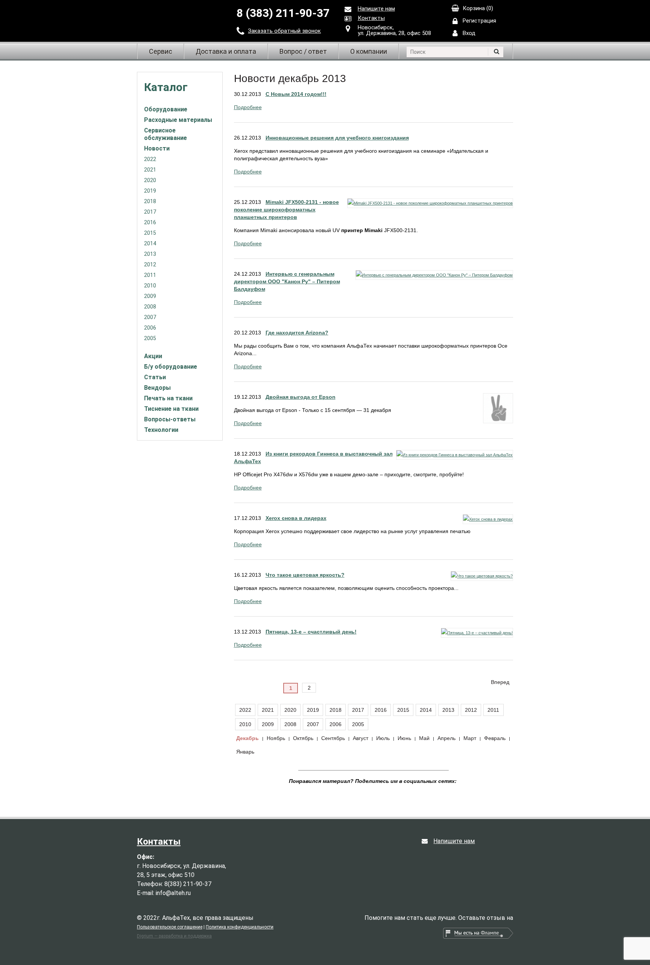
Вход (469, 33)
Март (469, 738)
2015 (150, 233)
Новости (157, 148)
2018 (150, 201)
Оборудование (165, 109)
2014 (150, 243)
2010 (150, 286)
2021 (150, 170)
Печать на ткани (168, 398)
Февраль (495, 738)
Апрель (446, 738)
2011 (150, 275)
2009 (150, 296)
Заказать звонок (284, 30)
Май (424, 738)
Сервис (160, 51)
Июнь (404, 738)
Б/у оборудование (170, 366)
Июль (383, 738)
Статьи (155, 377)
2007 (150, 317)
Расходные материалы (178, 119)
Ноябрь (276, 738)
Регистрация (479, 20)
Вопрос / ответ (303, 51)
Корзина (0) (478, 8)
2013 (150, 254)
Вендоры (157, 387)
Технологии (161, 429)
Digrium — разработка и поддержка (174, 936)
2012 (150, 264)
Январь (245, 752)
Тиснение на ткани (171, 408)
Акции (153, 356)
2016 (150, 222)
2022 (150, 159)
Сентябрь (333, 738)
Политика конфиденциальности (239, 927)
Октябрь (303, 738)
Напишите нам (376, 8)
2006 (150, 328)
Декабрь (247, 738)
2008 (150, 307)
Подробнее (248, 107)
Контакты (371, 18)
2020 (150, 180)
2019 (150, 191)
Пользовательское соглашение (169, 927)
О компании (368, 51)
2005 (150, 338)
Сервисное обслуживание (165, 134)
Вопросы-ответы (170, 419)
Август (360, 738)
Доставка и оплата (226, 51)
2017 (150, 212)
